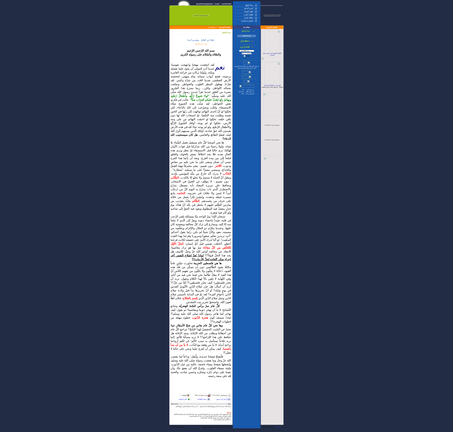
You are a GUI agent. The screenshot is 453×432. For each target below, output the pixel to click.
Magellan (277, 427)
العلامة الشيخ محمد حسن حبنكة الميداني (272, 54)
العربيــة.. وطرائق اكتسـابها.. (272, 85)
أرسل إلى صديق (221, 399)
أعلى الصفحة (183, 399)
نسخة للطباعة (201, 399)
